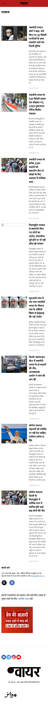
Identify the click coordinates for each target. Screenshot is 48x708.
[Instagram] (13, 657)
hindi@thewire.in (38, 576)
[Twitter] (8, 657)
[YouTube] (18, 657)
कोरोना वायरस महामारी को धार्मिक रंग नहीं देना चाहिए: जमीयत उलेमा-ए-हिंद (37, 433)
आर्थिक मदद (23, 599)
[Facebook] (3, 657)
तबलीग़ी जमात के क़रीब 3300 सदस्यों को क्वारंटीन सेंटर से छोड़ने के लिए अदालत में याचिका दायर (37, 170)
